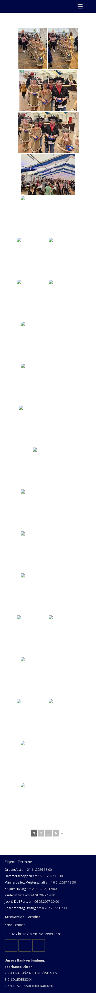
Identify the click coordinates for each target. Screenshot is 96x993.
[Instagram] (38, 945)
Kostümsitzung (15, 889)
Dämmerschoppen (18, 876)
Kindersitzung (14, 895)
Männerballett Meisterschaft (25, 882)
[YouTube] (24, 945)
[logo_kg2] (17, 6)
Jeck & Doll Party (16, 901)
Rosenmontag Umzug (20, 908)
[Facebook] (11, 945)
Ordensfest (13, 869)
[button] (80, 6)
